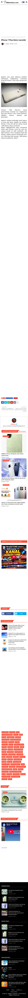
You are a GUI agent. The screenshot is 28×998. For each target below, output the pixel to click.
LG (18, 732)
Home (7, 990)
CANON (10, 759)
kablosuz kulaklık (18, 749)
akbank (10, 749)
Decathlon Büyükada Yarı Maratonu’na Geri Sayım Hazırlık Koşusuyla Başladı (16, 913)
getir (15, 769)
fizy (23, 764)
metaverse (5, 771)
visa (4, 774)
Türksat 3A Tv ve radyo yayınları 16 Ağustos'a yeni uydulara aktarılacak (16, 634)
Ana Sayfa (3, 37)
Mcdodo (16, 756)
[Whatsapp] (8, 402)
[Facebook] (2, 402)
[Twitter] (5, 402)
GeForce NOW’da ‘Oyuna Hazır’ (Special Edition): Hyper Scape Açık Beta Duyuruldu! (17, 976)
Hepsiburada (6, 739)
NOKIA (4, 749)
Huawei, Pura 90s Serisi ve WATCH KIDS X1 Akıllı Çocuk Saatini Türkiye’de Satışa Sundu (17, 641)
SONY (18, 742)
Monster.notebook (19, 744)
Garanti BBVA (17, 761)
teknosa (11, 742)
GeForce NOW (18, 759)
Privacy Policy (14, 991)
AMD (4, 752)
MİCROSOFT (12, 754)
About (12, 990)
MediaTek (5, 766)
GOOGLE (10, 756)
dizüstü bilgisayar (15, 764)
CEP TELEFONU (9, 398)
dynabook (13, 766)
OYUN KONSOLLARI (16, 739)
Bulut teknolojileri (21, 766)
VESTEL (17, 747)
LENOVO (5, 742)
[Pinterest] (11, 402)
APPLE (4, 747)
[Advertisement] (14, 20)
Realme (10, 747)
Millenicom (16, 774)
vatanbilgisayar (6, 776)
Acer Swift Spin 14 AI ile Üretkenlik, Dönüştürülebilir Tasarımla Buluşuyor (17, 648)
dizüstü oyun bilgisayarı (16, 771)
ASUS (11, 744)
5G (21, 734)
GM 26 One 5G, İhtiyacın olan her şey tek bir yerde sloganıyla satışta (13, 478)
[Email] (14, 402)
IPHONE (9, 37)
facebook (8, 613)
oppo (4, 737)
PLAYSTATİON (19, 752)
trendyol (5, 754)
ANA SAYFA (4, 847)
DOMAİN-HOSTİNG (7, 769)
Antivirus (5, 744)
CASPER (18, 737)
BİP (4, 756)
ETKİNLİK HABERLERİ (7, 734)
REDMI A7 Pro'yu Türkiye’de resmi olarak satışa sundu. (12, 454)
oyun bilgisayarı (16, 776)
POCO (4, 759)
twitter (21, 613)
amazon (23, 756)
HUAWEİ (13, 732)
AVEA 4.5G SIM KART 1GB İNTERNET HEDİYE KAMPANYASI (16, 961)
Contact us (19, 990)
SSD (22, 747)
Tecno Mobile (6, 764)
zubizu (10, 761)
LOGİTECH (20, 754)
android (5, 779)
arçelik (23, 774)
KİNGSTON (11, 752)
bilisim (13, 424)
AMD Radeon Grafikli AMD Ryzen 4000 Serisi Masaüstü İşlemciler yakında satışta (17, 984)
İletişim (10, 967)
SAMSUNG (5, 732)
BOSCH (9, 774)
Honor (16, 734)
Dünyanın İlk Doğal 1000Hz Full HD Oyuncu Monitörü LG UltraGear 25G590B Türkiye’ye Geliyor (16, 627)
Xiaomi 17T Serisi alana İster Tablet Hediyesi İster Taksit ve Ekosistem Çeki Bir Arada (13, 503)
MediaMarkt (11, 737)
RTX (10, 779)
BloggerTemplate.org (14, 995)
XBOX (4, 761)
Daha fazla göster (22, 431)
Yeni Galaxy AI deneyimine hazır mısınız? (11, 810)
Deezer (21, 769)
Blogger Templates (12, 993)
